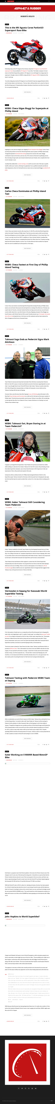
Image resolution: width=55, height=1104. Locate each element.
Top (51, 1100)
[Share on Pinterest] (48, 98)
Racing (6, 24)
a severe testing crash (23, 163)
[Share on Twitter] (44, 98)
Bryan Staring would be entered (17, 396)
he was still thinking (33, 394)
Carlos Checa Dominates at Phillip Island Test (25, 192)
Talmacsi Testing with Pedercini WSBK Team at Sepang (27, 679)
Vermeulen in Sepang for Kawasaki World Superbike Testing (26, 592)
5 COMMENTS (20, 760)
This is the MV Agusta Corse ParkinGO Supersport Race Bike (24, 29)
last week (13, 648)
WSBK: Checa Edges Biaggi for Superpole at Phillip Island (26, 109)
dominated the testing (20, 153)
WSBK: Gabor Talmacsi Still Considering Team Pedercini (25, 503)
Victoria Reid (9, 113)
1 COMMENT (20, 344)
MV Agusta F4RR (35, 75)
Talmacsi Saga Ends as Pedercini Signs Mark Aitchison (27, 340)
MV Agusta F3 (24, 71)
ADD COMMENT (21, 113)
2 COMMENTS (20, 428)
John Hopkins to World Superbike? (22, 916)
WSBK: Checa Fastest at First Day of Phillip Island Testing (26, 266)
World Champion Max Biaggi (35, 149)
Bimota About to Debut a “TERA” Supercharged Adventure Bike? (28, 1)
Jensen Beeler (10, 98)
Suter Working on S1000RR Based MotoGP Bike (26, 756)
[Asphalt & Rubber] (27, 8)
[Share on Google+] (46, 98)
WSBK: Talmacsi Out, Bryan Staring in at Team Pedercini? (25, 425)
